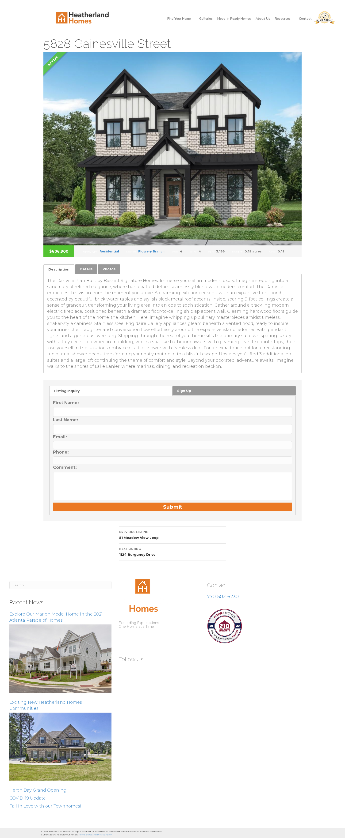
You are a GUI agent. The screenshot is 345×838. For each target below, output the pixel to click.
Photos (109, 269)
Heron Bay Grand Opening (37, 790)
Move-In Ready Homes (234, 18)
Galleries (206, 18)
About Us (263, 18)
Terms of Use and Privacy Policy (95, 834)
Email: (60, 437)
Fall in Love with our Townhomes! (45, 806)
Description (58, 269)
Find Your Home (179, 18)
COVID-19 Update (27, 798)
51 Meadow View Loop (139, 535)
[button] (124, 671)
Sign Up (184, 391)
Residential (109, 251)
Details (86, 269)
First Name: (66, 402)
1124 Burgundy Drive (137, 552)
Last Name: (65, 419)
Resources (283, 18)
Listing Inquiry (67, 391)
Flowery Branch (151, 251)
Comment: (65, 467)
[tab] (58, 269)
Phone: (61, 452)
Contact (305, 18)
